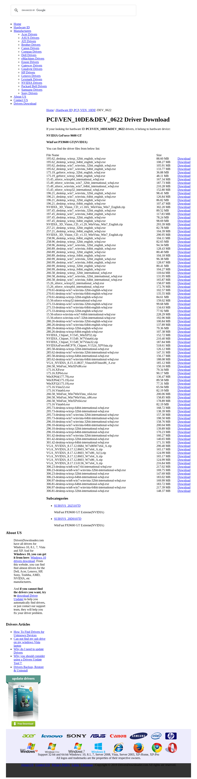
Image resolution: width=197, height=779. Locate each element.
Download (184, 158)
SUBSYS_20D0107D (67, 518)
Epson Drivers (30, 62)
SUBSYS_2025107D (67, 505)
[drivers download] (23, 728)
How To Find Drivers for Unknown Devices (29, 633)
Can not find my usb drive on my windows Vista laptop (29, 642)
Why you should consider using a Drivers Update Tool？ (29, 659)
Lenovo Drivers (31, 75)
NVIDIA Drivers (31, 82)
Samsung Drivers (31, 89)
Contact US (21, 100)
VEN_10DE (87, 110)
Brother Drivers (30, 44)
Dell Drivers (28, 55)
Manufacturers (22, 30)
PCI (76, 110)
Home (17, 24)
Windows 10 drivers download (30, 559)
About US (20, 96)
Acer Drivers (29, 34)
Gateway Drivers (31, 65)
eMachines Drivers (32, 58)
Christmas (87, 765)
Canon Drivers (30, 48)
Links (75, 765)
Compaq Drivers (31, 51)
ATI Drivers (28, 41)
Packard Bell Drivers (34, 86)
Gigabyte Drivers (31, 69)
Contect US (43, 765)
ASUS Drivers (30, 37)
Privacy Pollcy (61, 765)
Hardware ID (22, 27)
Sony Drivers (29, 93)
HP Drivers (28, 72)
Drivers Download (25, 103)
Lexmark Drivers (31, 79)
